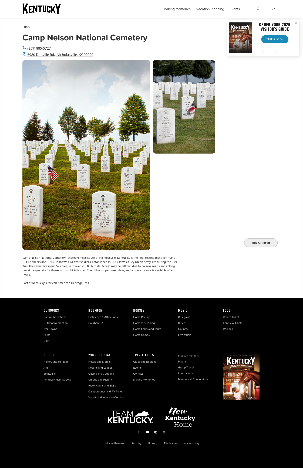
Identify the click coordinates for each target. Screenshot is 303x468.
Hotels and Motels (99, 362)
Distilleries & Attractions (103, 317)
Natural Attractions (54, 317)
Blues (181, 323)
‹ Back (26, 27)
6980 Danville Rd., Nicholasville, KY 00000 (60, 54)
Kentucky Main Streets (57, 380)
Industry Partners (188, 356)
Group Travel (186, 367)
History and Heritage (56, 362)
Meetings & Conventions (193, 379)
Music (183, 310)
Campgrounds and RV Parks (105, 391)
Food (227, 310)
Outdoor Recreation (55, 323)
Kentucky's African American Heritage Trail (60, 283)
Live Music (184, 335)
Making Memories (177, 8)
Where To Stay (99, 355)
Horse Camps (141, 335)
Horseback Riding (144, 323)
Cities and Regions (144, 362)
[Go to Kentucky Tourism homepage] (41, 9)
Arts (45, 368)
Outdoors (51, 310)
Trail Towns (50, 329)
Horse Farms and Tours (147, 329)
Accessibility (191, 443)
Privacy (152, 443)
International (186, 373)
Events (235, 9)
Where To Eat (231, 317)
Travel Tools (143, 355)
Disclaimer (170, 443)
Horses (138, 310)
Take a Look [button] (275, 39)
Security (136, 443)
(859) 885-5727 (39, 48)
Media (182, 362)
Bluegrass (184, 317)
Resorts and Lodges (100, 368)
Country (183, 329)
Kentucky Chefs (232, 323)
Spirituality (50, 374)
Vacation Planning (210, 9)
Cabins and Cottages (101, 374)
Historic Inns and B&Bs (102, 386)
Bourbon (95, 310)
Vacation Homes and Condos (106, 397)
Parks (46, 335)
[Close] (296, 23)
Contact (138, 374)
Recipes (228, 329)
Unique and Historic (100, 380)
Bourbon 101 (95, 323)
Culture (49, 355)
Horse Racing (141, 317)
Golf (46, 341)
